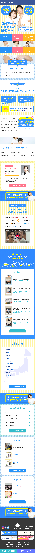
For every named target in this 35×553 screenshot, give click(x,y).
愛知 (11, 363)
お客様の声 (27, 544)
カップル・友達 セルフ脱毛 (26, 542)
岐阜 (7, 363)
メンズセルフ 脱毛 (7, 542)
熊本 (7, 375)
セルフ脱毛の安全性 (19, 544)
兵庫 (7, 369)
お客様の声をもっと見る (18, 331)
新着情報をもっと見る (18, 470)
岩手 (7, 352)
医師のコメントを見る (18, 185)
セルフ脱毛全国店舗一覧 (18, 386)
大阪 (11, 369)
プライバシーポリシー (25, 546)
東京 (7, 358)
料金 (7, 544)
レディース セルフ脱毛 (16, 542)
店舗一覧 (11, 544)
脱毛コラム (18, 546)
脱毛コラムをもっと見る (18, 502)
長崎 (11, 375)
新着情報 (8, 546)
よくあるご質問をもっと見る (18, 430)
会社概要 (13, 546)
